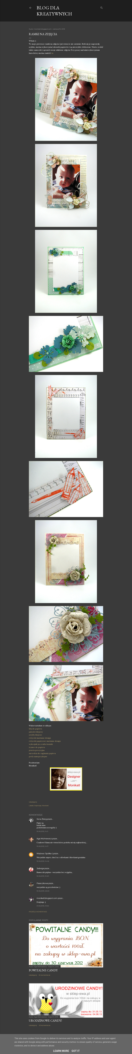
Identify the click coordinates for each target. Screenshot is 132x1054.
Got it (76, 1050)
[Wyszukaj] (101, 7)
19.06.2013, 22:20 (43, 891)
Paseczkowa (42, 883)
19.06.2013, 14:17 (42, 846)
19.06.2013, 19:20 (43, 876)
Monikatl (45, 806)
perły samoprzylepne (38, 756)
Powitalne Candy (43, 970)
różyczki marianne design (40, 738)
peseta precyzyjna (36, 750)
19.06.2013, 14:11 (42, 831)
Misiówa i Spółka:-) (45, 853)
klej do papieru (35, 729)
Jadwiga (40, 868)
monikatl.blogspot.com (47, 898)
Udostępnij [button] (33, 802)
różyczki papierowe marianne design (45, 741)
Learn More (61, 1050)
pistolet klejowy (36, 732)
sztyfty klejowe (35, 735)
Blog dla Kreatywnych (54, 11)
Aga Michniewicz (44, 838)
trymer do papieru (37, 747)
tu (52, 53)
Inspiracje (37, 806)
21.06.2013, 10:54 (43, 906)
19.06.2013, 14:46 (43, 861)
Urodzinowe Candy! (45, 1020)
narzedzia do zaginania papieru (42, 753)
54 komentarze (44, 975)
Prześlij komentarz (38, 912)
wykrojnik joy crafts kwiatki (41, 744)
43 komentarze (44, 1025)
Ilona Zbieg (42, 819)
